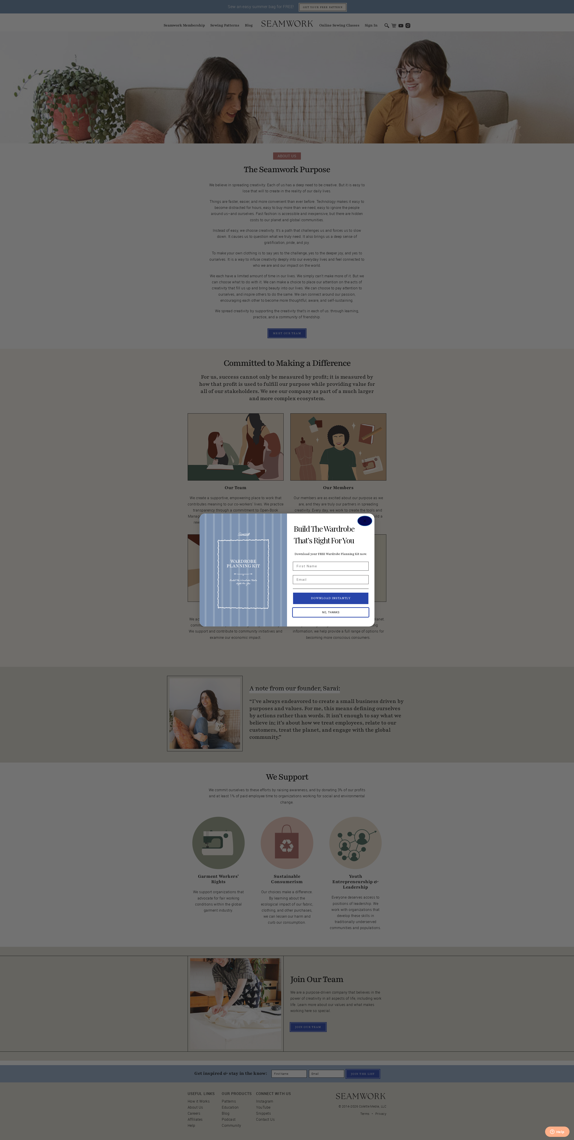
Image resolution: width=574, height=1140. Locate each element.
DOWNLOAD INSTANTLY (331, 598)
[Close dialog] (364, 521)
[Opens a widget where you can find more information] (557, 1132)
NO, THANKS (330, 612)
